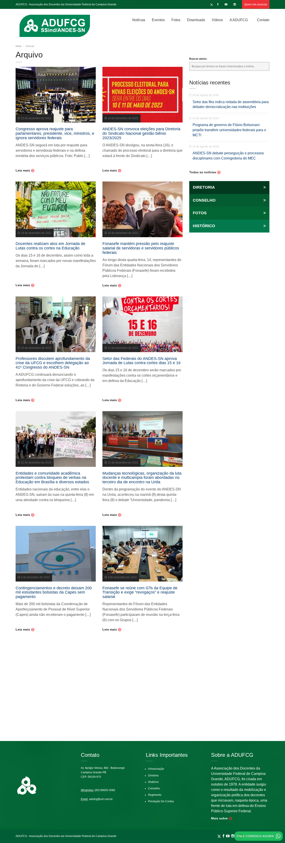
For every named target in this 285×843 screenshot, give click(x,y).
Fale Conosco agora (255, 836)
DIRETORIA (229, 187)
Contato (263, 20)
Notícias (138, 20)
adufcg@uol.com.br (101, 799)
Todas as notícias (202, 172)
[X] (211, 4)
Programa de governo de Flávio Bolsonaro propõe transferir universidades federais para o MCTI (229, 130)
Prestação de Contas (161, 801)
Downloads (196, 20)
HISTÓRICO (229, 226)
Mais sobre (219, 818)
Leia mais (23, 170)
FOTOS (229, 213)
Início (18, 46)
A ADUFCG (239, 20)
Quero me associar (255, 4)
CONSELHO (229, 200)
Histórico (153, 782)
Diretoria (153, 775)
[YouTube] (226, 4)
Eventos (158, 20)
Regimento (154, 794)
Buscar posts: (198, 58)
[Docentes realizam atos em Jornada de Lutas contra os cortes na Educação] (56, 209)
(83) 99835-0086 (105, 790)
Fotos (175, 20)
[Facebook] (218, 4)
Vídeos (217, 20)
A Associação (156, 768)
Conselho (154, 788)
